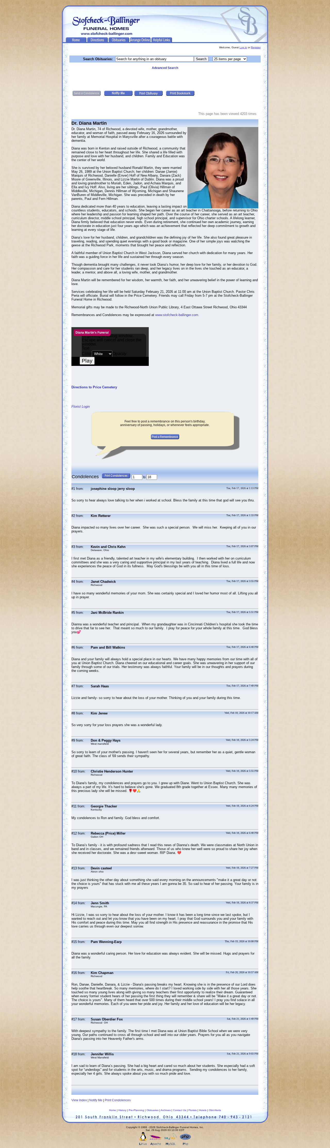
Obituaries (152, 1110)
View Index (79, 1100)
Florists (192, 1110)
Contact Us (179, 1110)
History (122, 1110)
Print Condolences (118, 1100)
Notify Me (95, 1100)
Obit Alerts (215, 1110)
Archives (166, 1110)
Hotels (203, 1110)
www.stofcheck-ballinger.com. (177, 315)
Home (112, 1110)
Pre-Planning (136, 1110)
